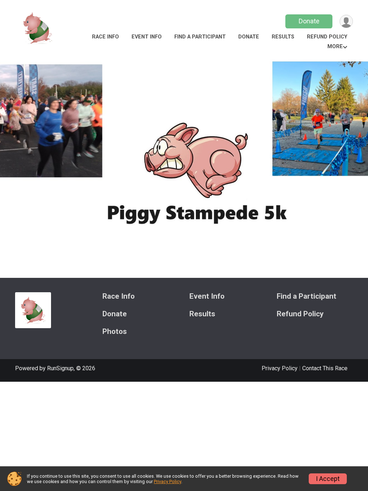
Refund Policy (327, 37)
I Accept (328, 478)
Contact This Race (325, 368)
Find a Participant (200, 37)
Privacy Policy (280, 368)
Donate (309, 21)
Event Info (147, 37)
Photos (114, 331)
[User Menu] (346, 21)
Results (283, 37)
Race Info (105, 37)
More (335, 46)
